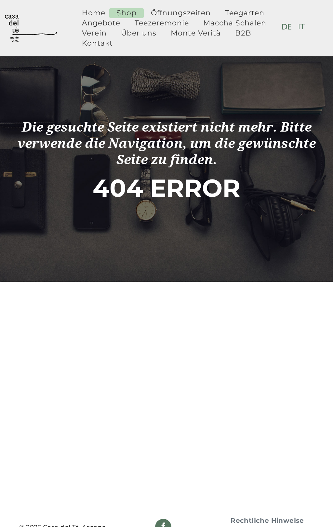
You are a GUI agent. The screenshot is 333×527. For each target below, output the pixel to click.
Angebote (101, 23)
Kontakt (97, 43)
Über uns (138, 33)
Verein (94, 33)
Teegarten (244, 12)
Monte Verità (196, 33)
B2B (243, 33)
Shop (126, 12)
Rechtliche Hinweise (267, 520)
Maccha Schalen (234, 23)
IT (301, 28)
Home (93, 12)
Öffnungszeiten (181, 12)
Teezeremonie (162, 23)
